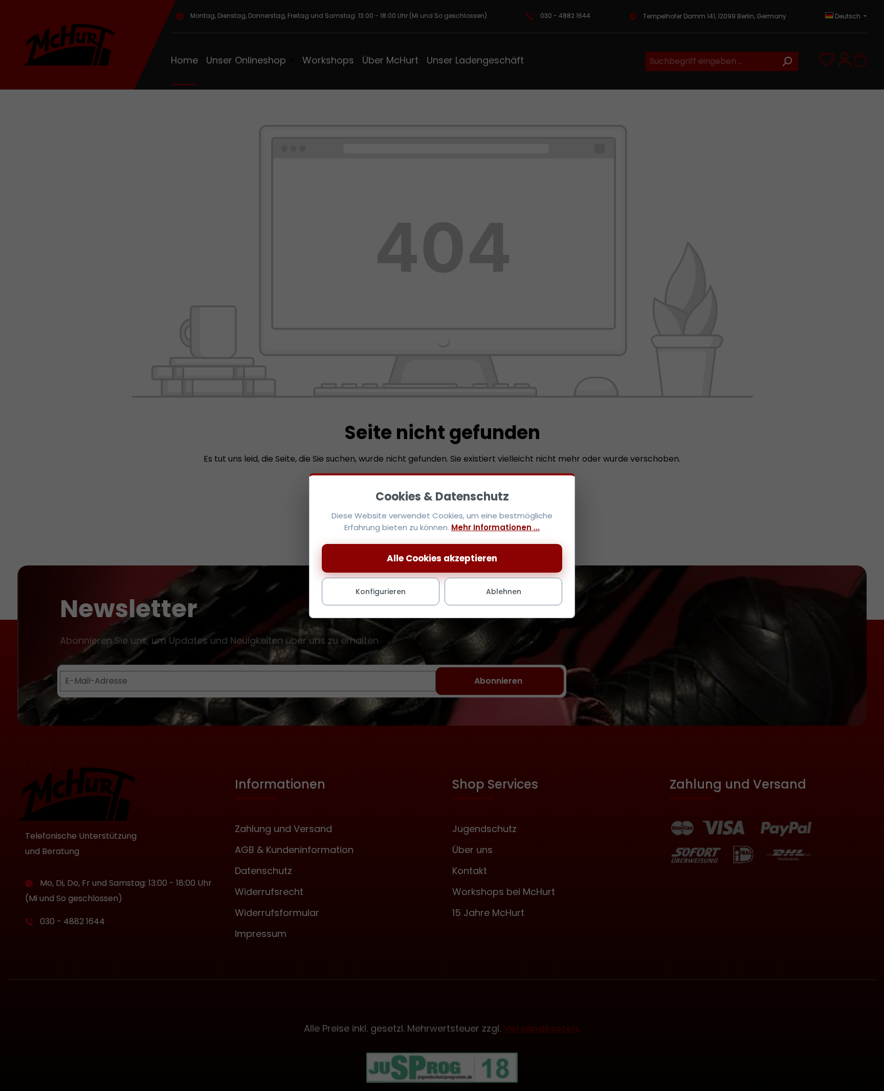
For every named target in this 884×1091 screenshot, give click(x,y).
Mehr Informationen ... (495, 527)
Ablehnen (503, 591)
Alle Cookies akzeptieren (442, 558)
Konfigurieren (381, 591)
